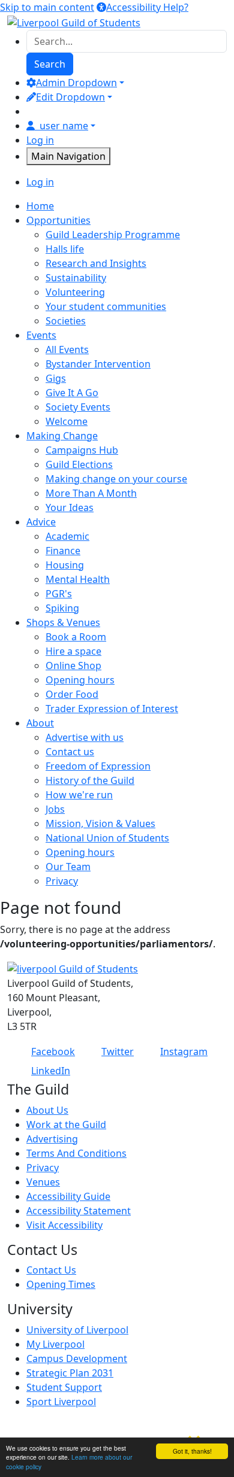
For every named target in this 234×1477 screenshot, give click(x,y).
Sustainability (76, 277)
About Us (47, 1110)
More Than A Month (91, 493)
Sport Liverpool (61, 1401)
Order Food (72, 694)
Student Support (64, 1387)
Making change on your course (116, 478)
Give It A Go (72, 392)
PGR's (59, 593)
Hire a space (73, 651)
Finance (63, 550)
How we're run (79, 794)
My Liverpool (55, 1344)
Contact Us (51, 1270)
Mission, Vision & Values (100, 823)
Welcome (67, 421)
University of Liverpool (77, 1329)
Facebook (53, 1051)
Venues (43, 1182)
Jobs (55, 809)
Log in (40, 140)
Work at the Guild (66, 1124)
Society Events (78, 407)
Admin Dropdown (76, 82)
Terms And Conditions (76, 1153)
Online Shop (73, 665)
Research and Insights (96, 263)
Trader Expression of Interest (112, 708)
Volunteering (75, 292)
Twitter (117, 1051)
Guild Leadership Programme (113, 234)
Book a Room (76, 636)
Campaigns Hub (82, 450)
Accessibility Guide (68, 1196)
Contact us (70, 751)
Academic (67, 536)
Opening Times (60, 1284)
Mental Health (78, 579)
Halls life (65, 249)
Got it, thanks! (192, 1450)
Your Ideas (70, 507)
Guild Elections (79, 464)
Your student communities (106, 306)
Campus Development (76, 1358)
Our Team (68, 866)
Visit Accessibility (64, 1225)
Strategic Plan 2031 (69, 1372)
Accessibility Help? (147, 7)
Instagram (184, 1051)
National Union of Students (107, 837)
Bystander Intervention (98, 363)
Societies (66, 320)
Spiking (62, 608)
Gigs (56, 378)
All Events (67, 349)
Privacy (62, 881)
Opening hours (80, 679)
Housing (65, 565)
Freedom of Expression (98, 766)
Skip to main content (47, 7)
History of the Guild (90, 780)
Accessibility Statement (78, 1210)
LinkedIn (50, 1070)
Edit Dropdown (70, 97)
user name (64, 125)
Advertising (52, 1138)
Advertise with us (85, 737)
